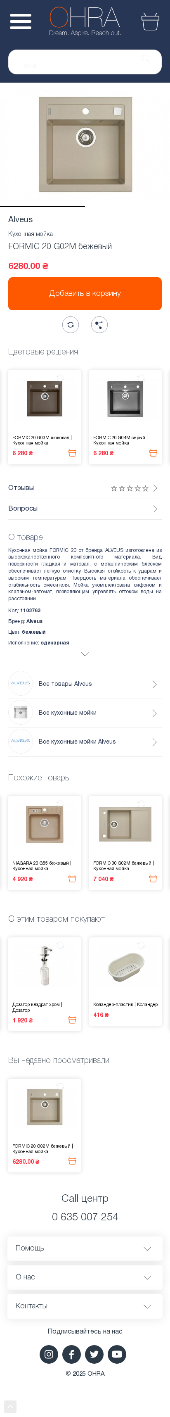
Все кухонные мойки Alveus (77, 742)
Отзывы (21, 488)
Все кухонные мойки (68, 713)
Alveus (20, 220)
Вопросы (23, 509)
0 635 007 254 (85, 1217)
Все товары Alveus (65, 684)
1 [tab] (42, 206)
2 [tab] (127, 206)
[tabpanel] (85, 145)
